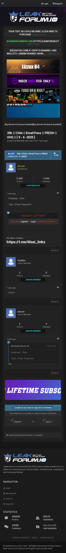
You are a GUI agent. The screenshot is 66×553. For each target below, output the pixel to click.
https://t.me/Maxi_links (26, 242)
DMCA (35, 538)
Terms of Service (21, 538)
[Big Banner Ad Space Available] (19, 124)
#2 (58, 287)
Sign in (49, 422)
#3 (58, 338)
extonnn (21, 312)
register (24, 221)
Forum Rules (47, 538)
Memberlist (10, 493)
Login (45, 3)
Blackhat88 (49, 525)
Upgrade (9, 504)
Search (8, 499)
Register (58, 3)
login (33, 221)
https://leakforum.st (46, 41)
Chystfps (21, 260)
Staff (7, 488)
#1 (58, 193)
